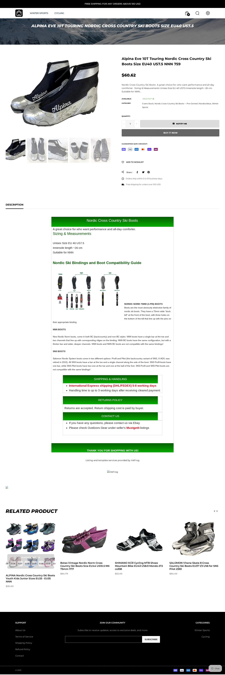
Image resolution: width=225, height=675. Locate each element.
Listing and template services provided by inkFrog (112, 460)
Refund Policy (22, 649)
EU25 (6, 564)
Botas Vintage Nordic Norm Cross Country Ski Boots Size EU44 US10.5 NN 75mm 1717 (84, 565)
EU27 (20, 564)
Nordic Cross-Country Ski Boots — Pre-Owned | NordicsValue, (183, 103)
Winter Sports (202, 630)
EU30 (41, 564)
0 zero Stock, (148, 103)
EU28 (27, 564)
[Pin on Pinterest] (148, 172)
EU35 (55, 564)
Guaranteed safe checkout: (135, 144)
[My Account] (208, 13)
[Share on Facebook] (138, 172)
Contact (19, 655)
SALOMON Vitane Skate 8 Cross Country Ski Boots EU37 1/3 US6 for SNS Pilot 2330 (193, 565)
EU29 (34, 564)
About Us (20, 630)
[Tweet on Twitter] (143, 172)
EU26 (13, 564)
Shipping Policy (23, 643)
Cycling (206, 636)
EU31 (48, 564)
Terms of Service (24, 636)
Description (14, 204)
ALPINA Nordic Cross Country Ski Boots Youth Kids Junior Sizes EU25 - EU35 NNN (30, 578)
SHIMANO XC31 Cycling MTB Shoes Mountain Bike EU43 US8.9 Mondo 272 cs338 (139, 565)
